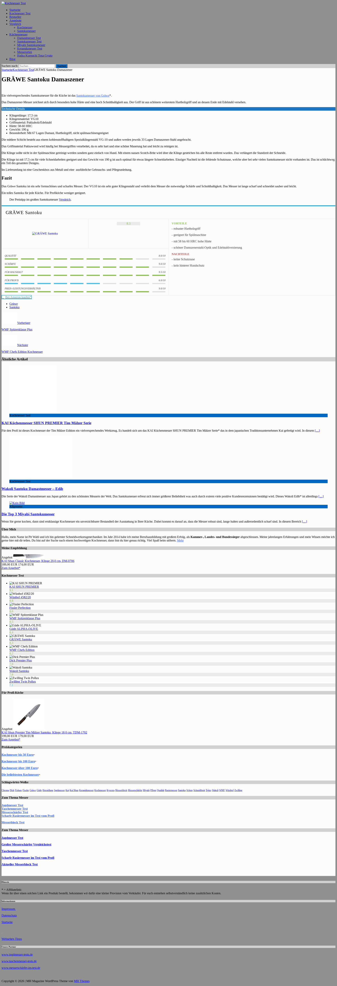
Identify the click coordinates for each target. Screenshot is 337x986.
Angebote (15, 20)
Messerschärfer (135, 790)
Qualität (160, 790)
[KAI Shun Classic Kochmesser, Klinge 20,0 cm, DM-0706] (28, 557)
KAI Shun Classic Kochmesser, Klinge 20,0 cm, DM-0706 (38, 561)
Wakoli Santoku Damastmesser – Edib (32, 489)
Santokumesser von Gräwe (92, 95)
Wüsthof (230, 790)
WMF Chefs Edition (22, 650)
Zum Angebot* (11, 568)
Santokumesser (26, 31)
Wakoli (215, 790)
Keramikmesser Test (29, 48)
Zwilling (238, 790)
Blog (12, 59)
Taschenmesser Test (15, 808)
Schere (189, 790)
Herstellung (48, 790)
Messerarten (24, 52)
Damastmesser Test (29, 38)
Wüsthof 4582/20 (20, 597)
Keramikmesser (86, 790)
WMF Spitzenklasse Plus (24, 618)
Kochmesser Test (19, 13)
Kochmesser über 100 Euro (20, 768)
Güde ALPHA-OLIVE (23, 628)
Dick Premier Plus (20, 660)
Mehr (180, 540)
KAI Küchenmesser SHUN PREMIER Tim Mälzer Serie (46, 423)
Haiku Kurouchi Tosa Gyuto (34, 55)
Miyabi (146, 790)
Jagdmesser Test (12, 805)
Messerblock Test (13, 822)
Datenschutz (9, 915)
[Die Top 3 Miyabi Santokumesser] (17, 503)
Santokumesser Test (29, 41)
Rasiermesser (171, 790)
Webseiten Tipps (12, 939)
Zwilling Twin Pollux (22, 681)
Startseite (14, 10)
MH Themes (82, 981)
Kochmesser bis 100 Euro (18, 761)
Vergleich (15, 24)
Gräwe (13, 303)
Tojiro (208, 790)
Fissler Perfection (20, 607)
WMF (222, 790)
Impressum (9, 908)
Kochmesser (24, 27)
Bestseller (15, 17)
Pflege (153, 790)
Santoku (14, 307)
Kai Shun (74, 790)
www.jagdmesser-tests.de (17, 954)
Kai (67, 790)
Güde (39, 790)
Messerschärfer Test (15, 812)
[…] (317, 430)
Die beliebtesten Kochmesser (20, 774)
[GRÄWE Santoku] (45, 233)
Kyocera (110, 790)
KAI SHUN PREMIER (24, 586)
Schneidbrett (199, 790)
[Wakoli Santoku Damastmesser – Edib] (41, 477)
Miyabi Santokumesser (31, 45)
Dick (12, 790)
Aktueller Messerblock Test (20, 864)
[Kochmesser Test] (14, 3)
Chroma (5, 790)
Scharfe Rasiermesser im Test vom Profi (28, 815)
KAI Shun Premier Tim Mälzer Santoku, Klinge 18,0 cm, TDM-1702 (44, 732)
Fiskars (18, 790)
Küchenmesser (18, 34)
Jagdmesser (59, 790)
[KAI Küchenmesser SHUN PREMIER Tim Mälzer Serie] (33, 411)
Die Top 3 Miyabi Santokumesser (28, 514)
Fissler (26, 790)
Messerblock (121, 790)
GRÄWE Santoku (20, 639)
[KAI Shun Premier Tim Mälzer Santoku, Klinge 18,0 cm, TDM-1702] (28, 729)
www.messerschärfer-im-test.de (21, 967)
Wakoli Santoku (19, 671)
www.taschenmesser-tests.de (19, 961)
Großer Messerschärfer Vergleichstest (26, 844)
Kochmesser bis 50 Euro (18, 754)
